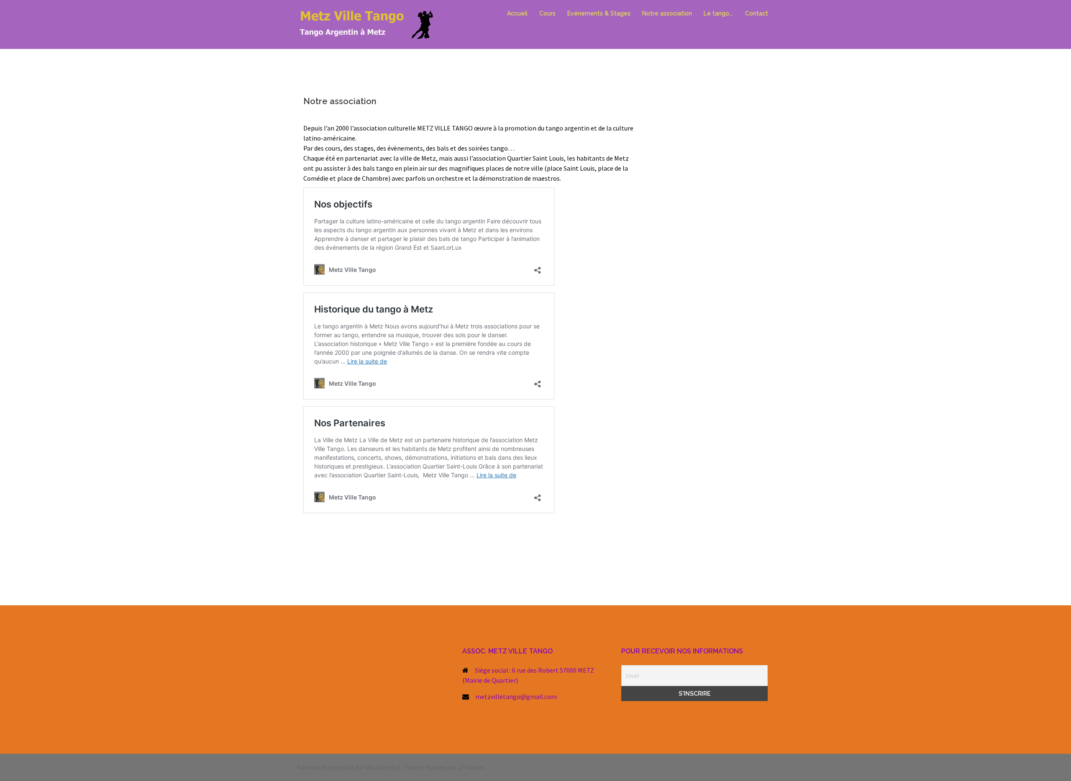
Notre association (667, 13)
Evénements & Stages (598, 13)
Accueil (517, 13)
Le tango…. (718, 13)
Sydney (436, 767)
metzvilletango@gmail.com (516, 696)
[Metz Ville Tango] (372, 23)
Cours (547, 13)
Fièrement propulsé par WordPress (347, 767)
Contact (756, 13)
